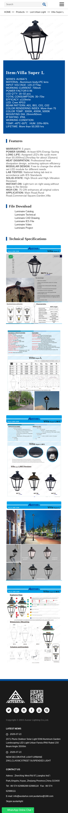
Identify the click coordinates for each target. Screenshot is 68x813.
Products (20, 12)
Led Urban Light (38, 12)
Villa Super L (57, 12)
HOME (7, 12)
